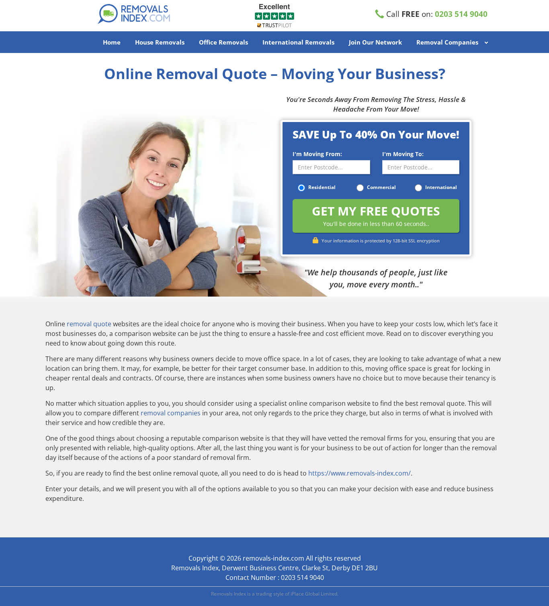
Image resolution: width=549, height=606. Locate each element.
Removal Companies (447, 42)
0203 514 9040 (461, 14)
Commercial (381, 187)
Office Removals (223, 42)
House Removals (159, 42)
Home (112, 42)
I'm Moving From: (317, 154)
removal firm (229, 457)
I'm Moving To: (403, 154)
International (440, 187)
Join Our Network (375, 42)
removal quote (89, 323)
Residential (321, 187)
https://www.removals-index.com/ (359, 473)
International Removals (298, 42)
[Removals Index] (144, 14)
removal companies (171, 413)
